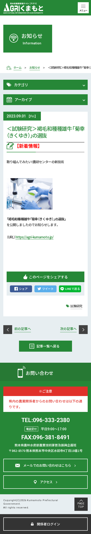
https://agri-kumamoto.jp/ (34, 237)
